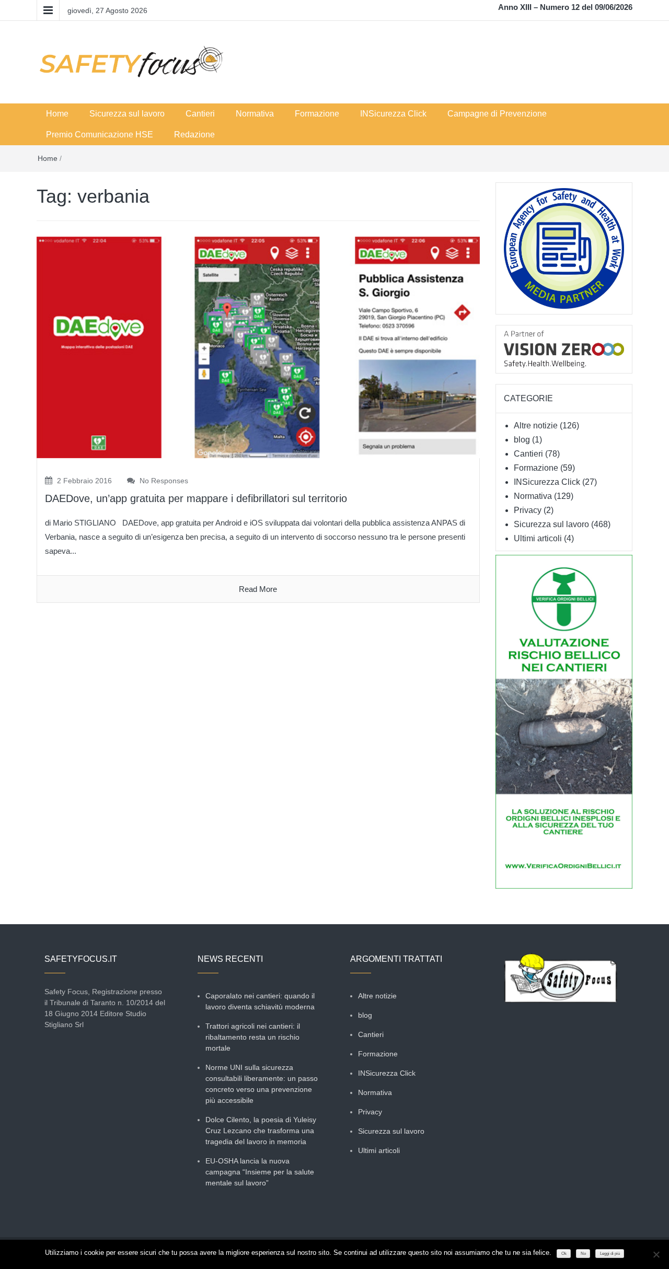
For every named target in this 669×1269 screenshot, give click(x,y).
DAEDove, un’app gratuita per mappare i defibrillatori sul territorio (196, 498)
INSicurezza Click (393, 113)
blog (522, 439)
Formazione (317, 113)
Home (57, 113)
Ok (564, 1253)
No (583, 1253)
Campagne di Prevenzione (497, 113)
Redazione (194, 134)
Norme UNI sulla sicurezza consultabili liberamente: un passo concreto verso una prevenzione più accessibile (261, 1083)
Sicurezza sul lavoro (127, 113)
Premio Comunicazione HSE (99, 134)
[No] (656, 1254)
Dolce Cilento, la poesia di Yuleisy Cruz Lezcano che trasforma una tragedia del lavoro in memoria (260, 1130)
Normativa (255, 113)
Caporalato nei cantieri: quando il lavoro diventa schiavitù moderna (260, 1001)
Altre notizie (536, 425)
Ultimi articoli (538, 538)
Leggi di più (610, 1253)
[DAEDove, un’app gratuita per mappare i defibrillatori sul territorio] (258, 346)
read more (258, 589)
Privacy (527, 510)
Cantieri (200, 113)
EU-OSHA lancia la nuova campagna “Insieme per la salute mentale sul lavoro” (259, 1172)
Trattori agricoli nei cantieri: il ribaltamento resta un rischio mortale (252, 1037)
